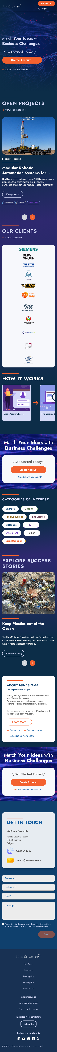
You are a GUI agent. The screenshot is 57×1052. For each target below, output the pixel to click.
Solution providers (28, 997)
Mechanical (11, 525)
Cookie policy (28, 982)
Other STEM (12, 533)
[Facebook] (33, 1039)
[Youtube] (24, 1039)
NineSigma (28, 964)
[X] (38, 1039)
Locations (28, 970)
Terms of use (28, 988)
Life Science (38, 517)
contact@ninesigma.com (28, 860)
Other (32, 533)
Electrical (29, 508)
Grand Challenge (14, 541)
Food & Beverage (14, 517)
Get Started (46, 3)
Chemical (10, 508)
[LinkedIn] (19, 1039)
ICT (31, 525)
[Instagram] (28, 1039)
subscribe (29, 1024)
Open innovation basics (28, 1003)
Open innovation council (28, 1009)
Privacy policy (28, 976)
